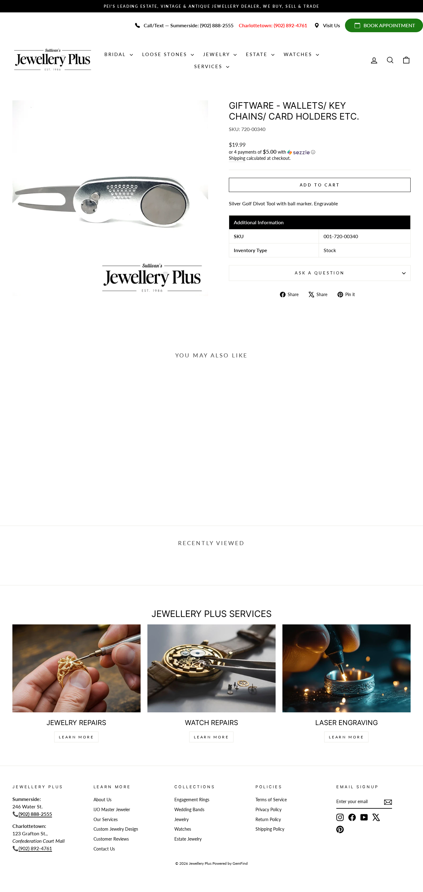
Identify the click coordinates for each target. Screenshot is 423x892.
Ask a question (320, 272)
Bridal (116, 54)
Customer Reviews (111, 839)
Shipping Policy (269, 829)
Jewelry (217, 54)
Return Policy (268, 819)
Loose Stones (165, 54)
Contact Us (104, 848)
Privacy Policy (268, 809)
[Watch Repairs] (211, 668)
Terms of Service (271, 799)
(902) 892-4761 (35, 848)
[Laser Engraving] (346, 668)
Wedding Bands (189, 809)
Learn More (76, 737)
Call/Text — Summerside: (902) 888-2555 (188, 25)
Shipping (237, 158)
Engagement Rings (191, 799)
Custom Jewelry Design (116, 829)
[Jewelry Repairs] (76, 668)
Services (209, 66)
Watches (299, 54)
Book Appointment (389, 25)
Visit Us (331, 25)
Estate (258, 54)
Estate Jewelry (188, 839)
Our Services (106, 819)
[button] (320, 152)
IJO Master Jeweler (112, 809)
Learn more (346, 737)
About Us (102, 799)
